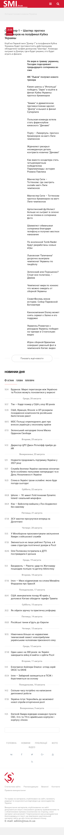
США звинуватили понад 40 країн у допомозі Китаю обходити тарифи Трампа (34, 597)
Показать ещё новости (32, 358)
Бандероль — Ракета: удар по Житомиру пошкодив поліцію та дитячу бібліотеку (33, 567)
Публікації (41, 743)
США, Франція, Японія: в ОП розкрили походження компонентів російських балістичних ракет (32, 413)
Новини (25, 743)
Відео (32, 747)
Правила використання (15, 790)
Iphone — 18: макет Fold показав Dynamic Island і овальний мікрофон (33, 497)
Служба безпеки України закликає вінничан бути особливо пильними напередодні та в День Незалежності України (35, 471)
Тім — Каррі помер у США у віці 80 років (33, 404)
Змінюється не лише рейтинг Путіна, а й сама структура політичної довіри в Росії (33, 544)
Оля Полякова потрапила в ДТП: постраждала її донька (29, 552)
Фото (55, 743)
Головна (11, 743)
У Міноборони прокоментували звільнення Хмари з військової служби (35, 535)
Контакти (56, 787)
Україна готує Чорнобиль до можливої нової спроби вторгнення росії (32, 701)
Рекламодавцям (31, 787)
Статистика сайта (13, 787)
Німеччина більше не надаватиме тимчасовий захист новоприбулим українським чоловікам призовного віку (33, 637)
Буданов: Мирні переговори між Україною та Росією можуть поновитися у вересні (34, 391)
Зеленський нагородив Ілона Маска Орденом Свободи (31, 432)
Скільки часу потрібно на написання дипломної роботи (31, 692)
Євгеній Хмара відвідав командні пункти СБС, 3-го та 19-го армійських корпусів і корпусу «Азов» (33, 717)
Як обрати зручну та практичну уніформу (33, 610)
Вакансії (44, 787)
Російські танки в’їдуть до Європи (30, 622)
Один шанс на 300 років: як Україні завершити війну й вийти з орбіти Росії (32, 653)
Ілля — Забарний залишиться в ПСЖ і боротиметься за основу (32, 677)
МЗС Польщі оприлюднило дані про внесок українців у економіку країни (31, 423)
